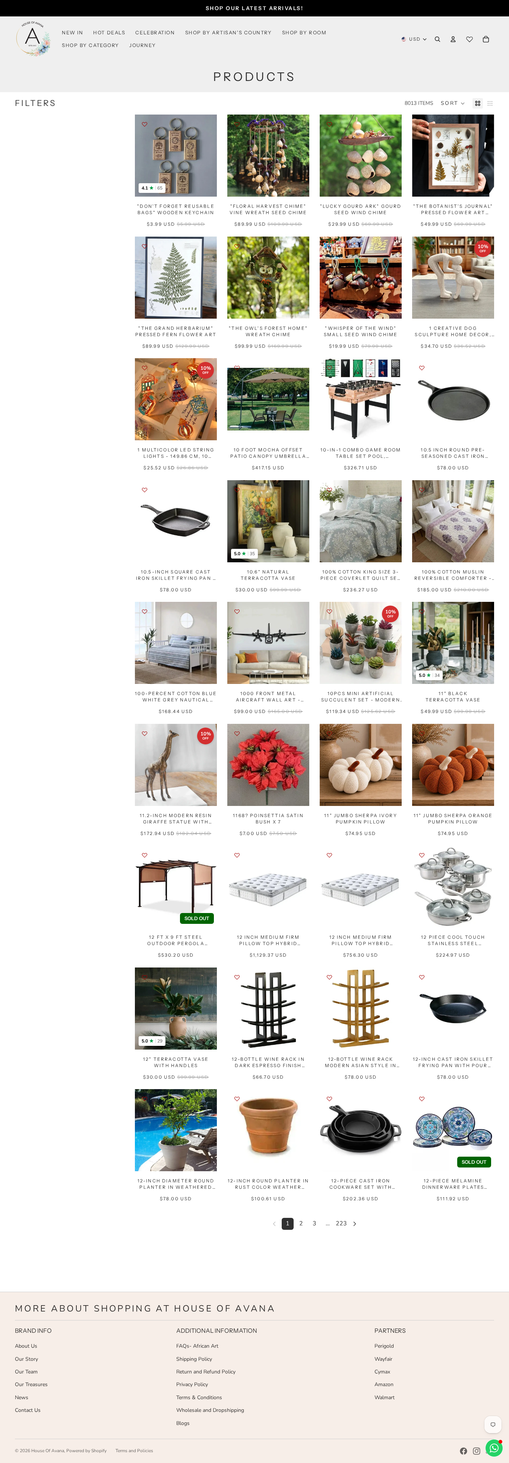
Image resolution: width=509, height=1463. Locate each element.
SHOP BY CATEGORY (90, 45)
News (21, 1397)
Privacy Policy (192, 1384)
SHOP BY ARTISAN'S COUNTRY (228, 32)
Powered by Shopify (86, 1451)
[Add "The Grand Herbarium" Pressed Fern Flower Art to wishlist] (145, 246)
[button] (453, 103)
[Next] (354, 1224)
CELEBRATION (155, 32)
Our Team (26, 1371)
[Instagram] (476, 1451)
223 (341, 1223)
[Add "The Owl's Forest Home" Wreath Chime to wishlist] (237, 246)
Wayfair (383, 1359)
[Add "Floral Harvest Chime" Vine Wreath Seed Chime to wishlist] (237, 124)
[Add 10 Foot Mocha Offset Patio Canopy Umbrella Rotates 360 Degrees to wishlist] (237, 368)
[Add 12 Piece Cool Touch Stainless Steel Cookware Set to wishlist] (422, 855)
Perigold (384, 1346)
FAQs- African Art (197, 1346)
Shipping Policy (194, 1359)
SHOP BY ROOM (304, 32)
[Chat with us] (494, 1448)
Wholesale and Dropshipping (210, 1410)
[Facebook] (463, 1451)
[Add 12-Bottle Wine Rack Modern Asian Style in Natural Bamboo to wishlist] (329, 977)
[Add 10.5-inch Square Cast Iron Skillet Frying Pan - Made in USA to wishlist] (145, 490)
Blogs (183, 1423)
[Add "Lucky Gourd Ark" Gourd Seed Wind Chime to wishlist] (329, 124)
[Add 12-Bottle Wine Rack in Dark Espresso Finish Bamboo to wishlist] (237, 977)
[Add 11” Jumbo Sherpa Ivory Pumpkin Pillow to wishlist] (329, 734)
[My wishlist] (469, 39)
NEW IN (72, 32)
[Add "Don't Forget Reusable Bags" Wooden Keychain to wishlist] (145, 124)
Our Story (26, 1359)
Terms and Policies (134, 1451)
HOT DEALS (109, 32)
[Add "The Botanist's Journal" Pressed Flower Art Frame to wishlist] (422, 124)
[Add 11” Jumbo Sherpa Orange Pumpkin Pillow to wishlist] (422, 734)
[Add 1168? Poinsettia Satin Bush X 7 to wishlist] (237, 734)
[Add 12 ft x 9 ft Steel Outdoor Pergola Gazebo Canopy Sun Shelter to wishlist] (145, 855)
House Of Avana (47, 1451)
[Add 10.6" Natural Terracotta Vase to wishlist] (237, 490)
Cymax (382, 1371)
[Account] (453, 39)
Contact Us (28, 1410)
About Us (26, 1346)
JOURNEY (142, 45)
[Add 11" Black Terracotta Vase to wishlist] (422, 612)
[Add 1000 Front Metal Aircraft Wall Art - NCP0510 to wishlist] (237, 612)
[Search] (437, 39)
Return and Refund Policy (205, 1371)
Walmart (384, 1397)
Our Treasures (31, 1384)
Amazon (383, 1384)
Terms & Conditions (199, 1397)
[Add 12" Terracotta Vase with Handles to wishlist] (145, 977)
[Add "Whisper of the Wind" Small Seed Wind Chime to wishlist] (329, 246)
